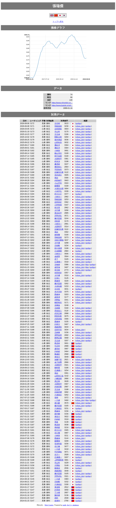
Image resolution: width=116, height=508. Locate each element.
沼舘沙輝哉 (59, 240)
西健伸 (57, 281)
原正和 (57, 381)
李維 (56, 422)
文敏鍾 (57, 265)
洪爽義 (57, 305)
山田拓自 (58, 142)
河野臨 (57, 300)
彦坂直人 (58, 311)
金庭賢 (57, 256)
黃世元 (57, 357)
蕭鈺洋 (57, 145)
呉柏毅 (57, 246)
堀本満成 (58, 140)
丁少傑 (57, 493)
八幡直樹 (58, 379)
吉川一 (57, 455)
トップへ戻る (58, 22)
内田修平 (58, 180)
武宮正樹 (58, 313)
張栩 (56, 398)
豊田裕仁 (58, 167)
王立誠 (57, 134)
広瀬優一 (58, 262)
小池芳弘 (58, 191)
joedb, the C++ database (71, 505)
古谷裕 (57, 123)
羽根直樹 (58, 126)
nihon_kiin (80, 126)
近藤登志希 (59, 172)
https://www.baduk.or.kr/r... (62, 105)
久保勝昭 (58, 251)
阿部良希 (58, 316)
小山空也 (58, 183)
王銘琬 (57, 308)
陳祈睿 (57, 495)
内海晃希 (58, 387)
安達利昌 (58, 444)
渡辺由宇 (58, 213)
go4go (78, 123)
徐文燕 (57, 208)
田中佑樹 (58, 156)
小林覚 (57, 151)
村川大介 (58, 194)
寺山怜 (57, 132)
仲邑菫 (57, 221)
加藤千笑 (58, 360)
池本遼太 (58, 175)
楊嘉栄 (57, 468)
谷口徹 (57, 433)
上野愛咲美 (59, 460)
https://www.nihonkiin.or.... (62, 103)
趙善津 (57, 297)
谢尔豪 (57, 403)
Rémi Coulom (49, 505)
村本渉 (57, 161)
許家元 (57, 324)
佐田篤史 (58, 202)
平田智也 (58, 170)
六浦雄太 (58, 395)
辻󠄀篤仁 (57, 278)
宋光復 (57, 270)
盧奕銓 (57, 349)
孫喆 (56, 178)
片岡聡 (57, 465)
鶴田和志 (58, 303)
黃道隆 (57, 487)
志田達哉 (58, 319)
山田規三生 (59, 376)
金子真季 (58, 362)
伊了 (56, 259)
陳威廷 (57, 354)
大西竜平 (58, 159)
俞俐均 (57, 501)
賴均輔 (57, 414)
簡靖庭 (57, 427)
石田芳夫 (58, 330)
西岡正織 (58, 338)
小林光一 (58, 197)
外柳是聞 (58, 392)
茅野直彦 (58, 335)
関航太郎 (58, 137)
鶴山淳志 (58, 153)
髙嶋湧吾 (58, 327)
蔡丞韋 (57, 343)
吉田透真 (58, 129)
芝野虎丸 (58, 216)
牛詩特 (57, 346)
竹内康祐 (58, 452)
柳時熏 (57, 368)
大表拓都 (58, 286)
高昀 (56, 498)
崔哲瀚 (57, 267)
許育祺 (57, 490)
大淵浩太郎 (59, 189)
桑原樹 (57, 164)
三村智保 (58, 205)
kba (87, 265)
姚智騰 (57, 235)
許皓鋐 (57, 351)
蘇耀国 (57, 186)
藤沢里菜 (58, 218)
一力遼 (57, 400)
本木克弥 (58, 292)
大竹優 (57, 210)
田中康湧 (58, 248)
